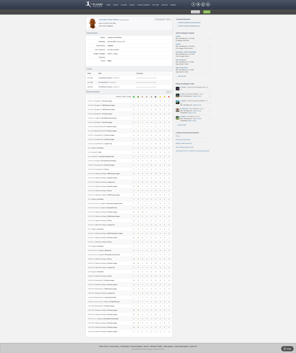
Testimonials (124, 346)
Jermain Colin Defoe (109, 19)
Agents (132, 5)
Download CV (161, 19)
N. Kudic (183, 87)
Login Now (195, 12)
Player (178, 136)
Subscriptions (168, 346)
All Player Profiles (156, 346)
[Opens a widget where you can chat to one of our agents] (287, 349)
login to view (197, 96)
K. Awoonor (184, 109)
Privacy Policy (114, 346)
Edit (168, 19)
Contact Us (193, 346)
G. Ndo (182, 94)
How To (146, 346)
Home (108, 5)
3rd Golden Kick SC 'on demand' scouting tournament (192, 151)
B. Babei (183, 116)
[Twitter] (198, 5)
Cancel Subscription (181, 346)
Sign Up (206, 12)
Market (173, 5)
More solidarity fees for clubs (184, 147)
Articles (165, 5)
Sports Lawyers (143, 5)
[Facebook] (193, 5)
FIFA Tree (155, 5)
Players (124, 5)
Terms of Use (103, 346)
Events (115, 5)
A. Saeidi (183, 101)
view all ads (182, 76)
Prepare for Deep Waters (183, 140)
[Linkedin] (208, 5)
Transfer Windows (136, 346)
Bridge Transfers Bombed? (184, 143)
